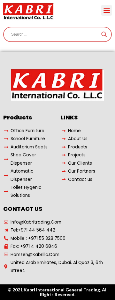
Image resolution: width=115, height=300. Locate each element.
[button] (106, 10)
